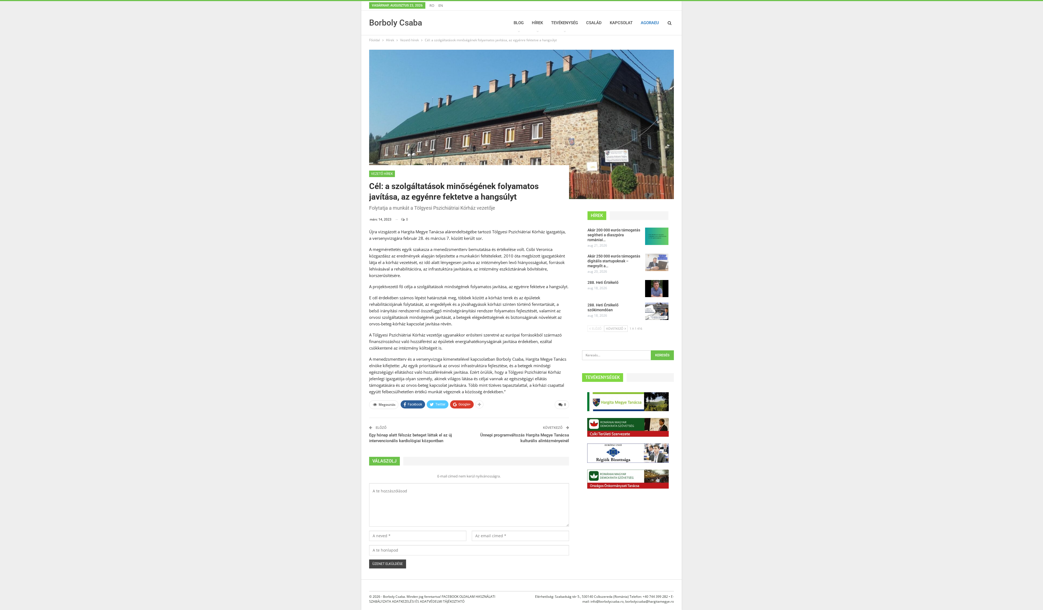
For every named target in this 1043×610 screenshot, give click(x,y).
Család (594, 22)
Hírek (537, 22)
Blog (519, 22)
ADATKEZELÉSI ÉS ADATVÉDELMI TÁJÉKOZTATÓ (428, 601)
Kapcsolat (621, 22)
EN (440, 5)
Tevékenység (564, 22)
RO (431, 5)
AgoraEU (650, 22)
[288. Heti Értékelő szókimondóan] (656, 311)
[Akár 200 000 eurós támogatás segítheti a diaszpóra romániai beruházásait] (656, 236)
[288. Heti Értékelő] (656, 288)
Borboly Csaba (395, 22)
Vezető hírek (382, 174)
